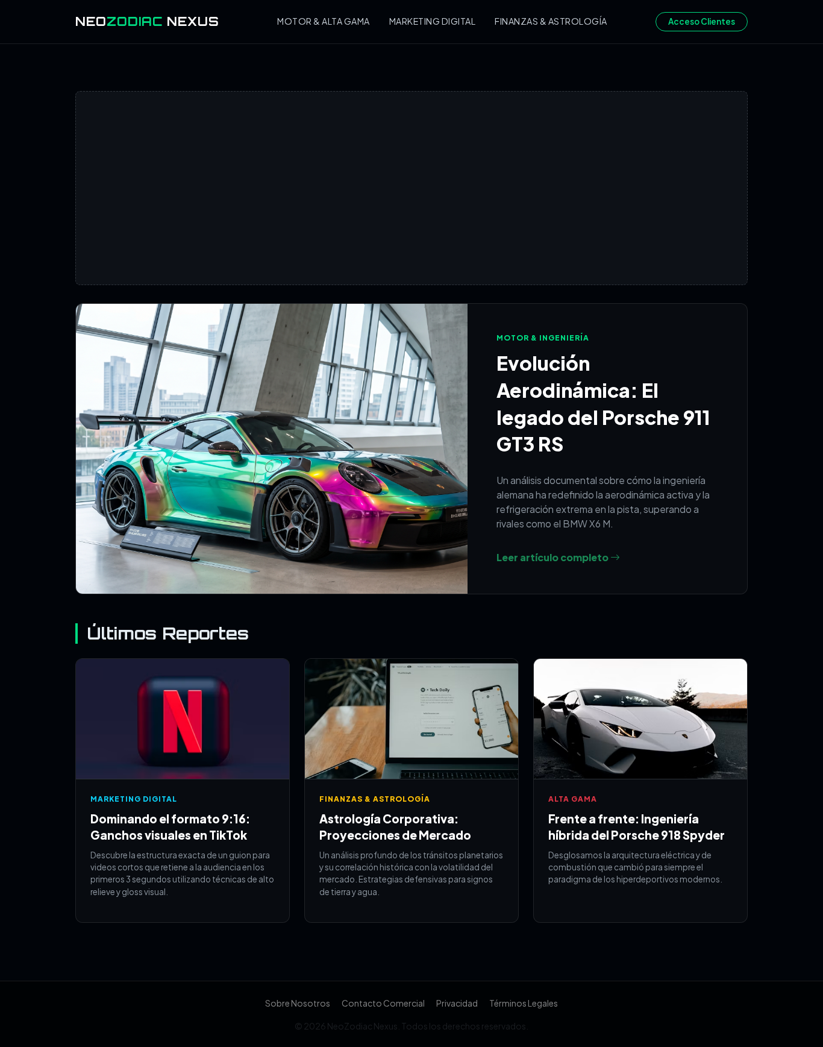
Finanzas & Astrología (551, 21)
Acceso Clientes (701, 21)
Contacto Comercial (383, 1003)
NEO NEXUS (147, 21)
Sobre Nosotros (297, 1003)
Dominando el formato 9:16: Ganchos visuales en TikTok (170, 826)
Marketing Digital (432, 21)
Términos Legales (523, 1003)
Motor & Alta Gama (323, 21)
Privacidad (457, 1003)
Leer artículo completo (553, 557)
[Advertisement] (411, 188)
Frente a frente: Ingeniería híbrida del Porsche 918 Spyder (636, 826)
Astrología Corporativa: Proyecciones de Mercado (395, 826)
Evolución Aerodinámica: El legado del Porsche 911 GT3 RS (603, 403)
